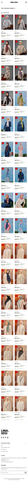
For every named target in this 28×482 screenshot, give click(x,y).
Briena (2, 158)
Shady (2, 31)
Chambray (3, 285)
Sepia (2, 412)
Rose (15, 82)
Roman (2, 56)
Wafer (2, 260)
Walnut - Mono (3, 107)
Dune (2, 311)
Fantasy (16, 336)
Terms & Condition (4, 451)
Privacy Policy (3, 449)
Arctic (16, 285)
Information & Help (5, 443)
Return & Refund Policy (5, 447)
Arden (16, 107)
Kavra (2, 209)
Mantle (2, 336)
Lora (15, 209)
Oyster (2, 387)
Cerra (16, 158)
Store (2, 445)
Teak (15, 31)
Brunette (2, 82)
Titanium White (17, 412)
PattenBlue (16, 311)
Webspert (17, 479)
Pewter (16, 387)
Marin (2, 234)
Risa (15, 234)
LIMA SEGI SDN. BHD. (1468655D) (15, 478)
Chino (16, 56)
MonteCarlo (17, 260)
